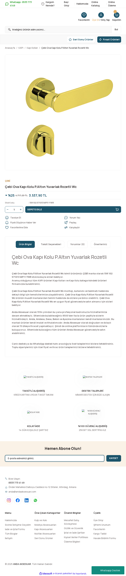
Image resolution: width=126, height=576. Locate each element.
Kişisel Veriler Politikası (76, 537)
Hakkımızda (11, 520)
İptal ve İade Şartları (74, 532)
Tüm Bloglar (11, 533)
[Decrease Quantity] (7, 209)
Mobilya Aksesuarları (45, 524)
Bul (116, 29)
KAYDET (113, 458)
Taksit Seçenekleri (51, 244)
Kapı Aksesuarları (43, 529)
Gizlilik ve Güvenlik (73, 528)
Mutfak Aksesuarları (45, 533)
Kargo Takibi (100, 533)
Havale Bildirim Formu (105, 538)
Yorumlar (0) (77, 244)
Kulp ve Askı (40, 520)
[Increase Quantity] (21, 209)
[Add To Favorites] (33, 227)
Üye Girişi (98, 520)
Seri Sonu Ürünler (43, 538)
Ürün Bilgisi (25, 244)
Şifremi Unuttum (102, 524)
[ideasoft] (45, 573)
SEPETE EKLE (34, 209)
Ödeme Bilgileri (72, 541)
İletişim (8, 538)
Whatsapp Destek (110, 570)
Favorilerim (99, 529)
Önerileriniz (100, 244)
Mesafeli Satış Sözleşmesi (71, 522)
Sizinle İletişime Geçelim (18, 524)
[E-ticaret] (62, 573)
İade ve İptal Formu (15, 529)
